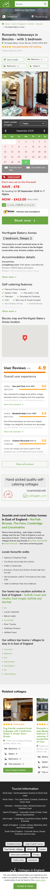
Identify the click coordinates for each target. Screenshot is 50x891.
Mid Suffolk (42, 540)
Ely (5, 608)
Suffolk (33, 540)
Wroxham (8, 649)
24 (33, 157)
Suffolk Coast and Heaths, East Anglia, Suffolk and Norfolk (24, 598)
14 (12, 152)
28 (12, 162)
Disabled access (14, 844)
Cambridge (9, 620)
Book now (23, 220)
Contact (42, 849)
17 (33, 152)
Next (43, 93)
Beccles (19, 4)
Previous (7, 93)
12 (45, 147)
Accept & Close (25, 886)
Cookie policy (18, 860)
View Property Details (15, 770)
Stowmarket (9, 661)
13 (5, 152)
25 (39, 157)
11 (39, 147)
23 (26, 157)
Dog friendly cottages (13, 849)
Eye (5, 657)
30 (26, 162)
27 (5, 162)
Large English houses (34, 844)
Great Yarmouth (11, 543)
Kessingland (9, 666)
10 (33, 147)
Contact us (12, 16)
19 (45, 152)
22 (19, 157)
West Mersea (10, 674)
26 (45, 157)
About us (31, 849)
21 (12, 157)
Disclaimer (32, 860)
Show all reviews (25, 464)
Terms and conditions (20, 854)
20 (5, 157)
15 (19, 152)
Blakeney (8, 653)
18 (39, 152)
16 (26, 152)
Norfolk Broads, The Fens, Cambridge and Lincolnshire (22, 523)
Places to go (41, 16)
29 (19, 162)
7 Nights (25, 123)
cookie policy (40, 880)
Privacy (36, 854)
